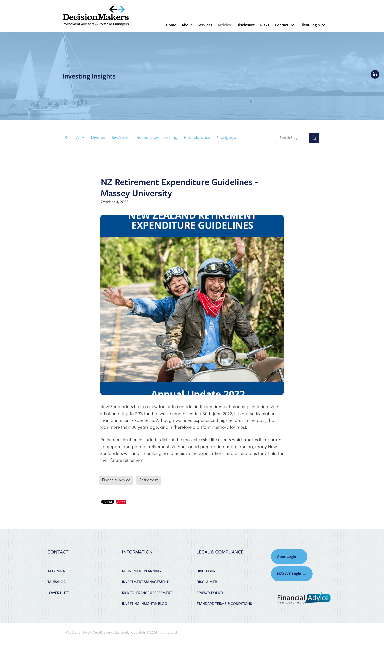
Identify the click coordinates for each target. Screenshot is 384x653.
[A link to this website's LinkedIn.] (375, 74)
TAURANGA (56, 581)
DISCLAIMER (206, 581)
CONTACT (58, 551)
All (79, 138)
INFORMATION (137, 551)
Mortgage (226, 138)
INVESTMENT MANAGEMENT (145, 581)
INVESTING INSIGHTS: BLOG (144, 603)
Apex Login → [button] (289, 556)
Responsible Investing (157, 138)
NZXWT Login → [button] (291, 574)
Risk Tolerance (197, 138)
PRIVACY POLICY (209, 592)
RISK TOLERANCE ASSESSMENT (147, 592)
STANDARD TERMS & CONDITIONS (224, 603)
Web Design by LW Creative (85, 632)
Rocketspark (120, 632)
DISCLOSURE (206, 570)
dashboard (168, 632)
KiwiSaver (121, 138)
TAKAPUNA (56, 570)
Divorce (98, 138)
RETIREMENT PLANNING (141, 570)
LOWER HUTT (58, 592)
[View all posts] (66, 138)
